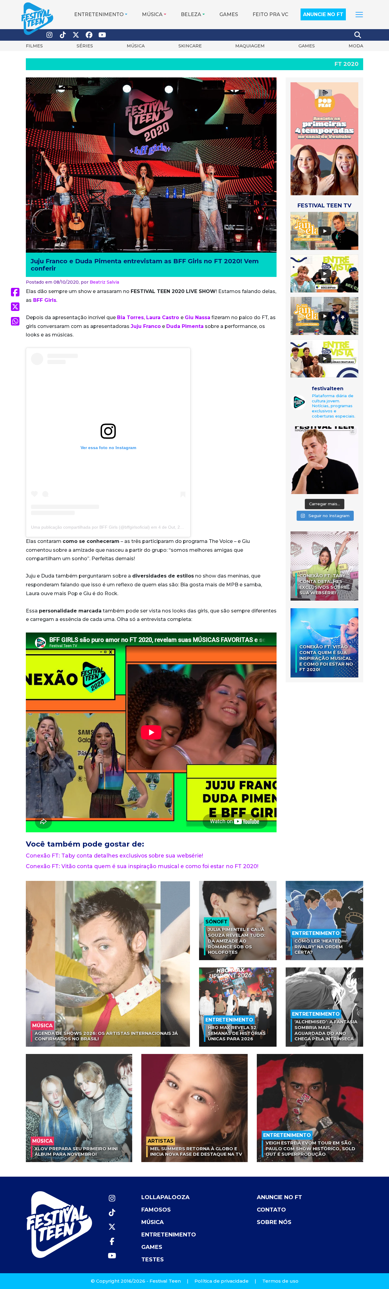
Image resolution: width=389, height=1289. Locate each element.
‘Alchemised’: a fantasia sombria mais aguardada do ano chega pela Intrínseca (325, 1030)
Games (228, 14)
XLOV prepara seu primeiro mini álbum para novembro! (76, 1151)
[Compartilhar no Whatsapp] (15, 321)
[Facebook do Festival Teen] (89, 35)
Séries (85, 46)
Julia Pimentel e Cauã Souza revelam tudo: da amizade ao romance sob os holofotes (236, 941)
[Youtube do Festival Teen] (102, 35)
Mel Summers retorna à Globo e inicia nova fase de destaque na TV (196, 1151)
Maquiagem (250, 46)
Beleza (191, 14)
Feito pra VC (270, 14)
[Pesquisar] (358, 34)
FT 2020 (347, 64)
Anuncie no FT (323, 14)
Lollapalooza (165, 1197)
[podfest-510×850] (324, 138)
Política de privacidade (221, 1281)
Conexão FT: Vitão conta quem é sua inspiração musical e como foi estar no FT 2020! (142, 866)
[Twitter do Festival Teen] (76, 35)
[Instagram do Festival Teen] (49, 35)
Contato (271, 1209)
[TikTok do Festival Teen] (63, 35)
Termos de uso (280, 1281)
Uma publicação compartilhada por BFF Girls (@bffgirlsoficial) (90, 527)
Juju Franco (146, 326)
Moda (356, 46)
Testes (152, 1259)
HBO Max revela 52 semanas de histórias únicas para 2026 (237, 1033)
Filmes (34, 46)
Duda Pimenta (185, 326)
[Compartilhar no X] (15, 307)
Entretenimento (99, 14)
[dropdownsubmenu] (359, 15)
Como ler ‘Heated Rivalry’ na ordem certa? (318, 946)
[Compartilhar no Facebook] (15, 292)
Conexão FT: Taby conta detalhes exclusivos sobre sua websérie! (114, 855)
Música (152, 14)
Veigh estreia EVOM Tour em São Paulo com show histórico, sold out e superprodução (310, 1148)
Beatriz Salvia (104, 282)
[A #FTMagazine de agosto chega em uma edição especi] (324, 460)
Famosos (156, 1209)
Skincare (190, 46)
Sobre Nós (274, 1222)
